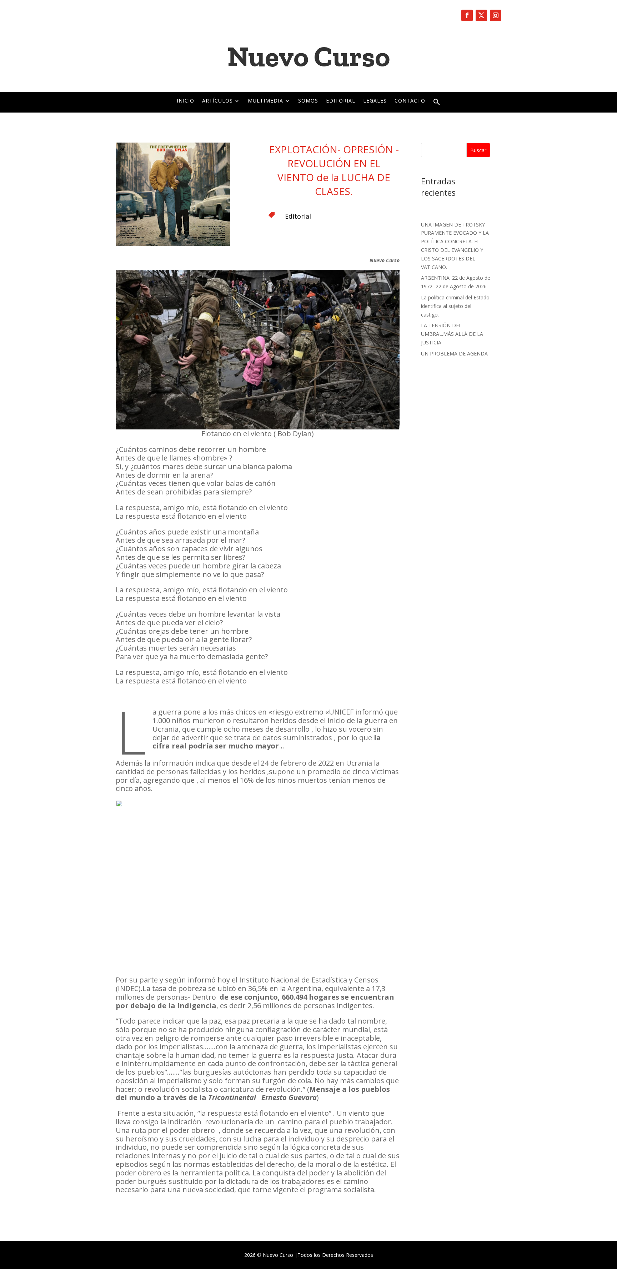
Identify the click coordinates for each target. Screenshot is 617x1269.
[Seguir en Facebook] (467, 15)
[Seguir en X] (481, 15)
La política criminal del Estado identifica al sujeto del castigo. (455, 306)
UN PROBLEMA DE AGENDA (454, 353)
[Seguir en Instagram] (495, 15)
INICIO (185, 101)
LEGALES (375, 101)
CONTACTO (410, 101)
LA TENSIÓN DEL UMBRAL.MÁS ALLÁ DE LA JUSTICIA (452, 334)
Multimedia (265, 101)
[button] (436, 103)
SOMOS (308, 101)
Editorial (340, 101)
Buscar (478, 150)
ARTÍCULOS (217, 101)
